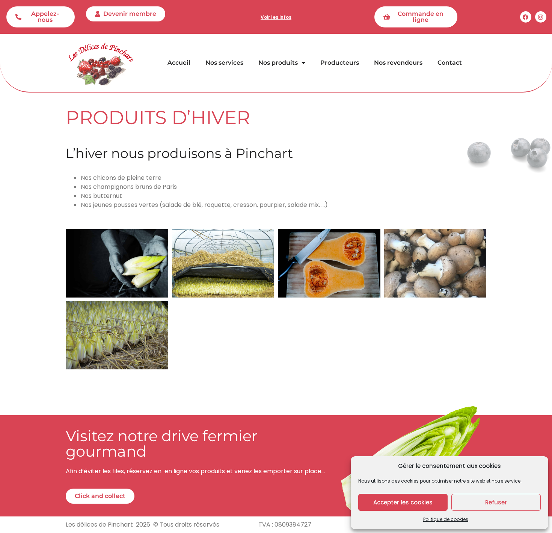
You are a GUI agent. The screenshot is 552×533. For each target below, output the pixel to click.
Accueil (178, 62)
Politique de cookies (445, 519)
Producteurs (339, 62)
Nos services (224, 62)
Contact (449, 62)
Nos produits (278, 62)
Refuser (496, 502)
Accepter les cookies (403, 502)
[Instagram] (540, 17)
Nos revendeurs (398, 62)
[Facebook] (525, 17)
